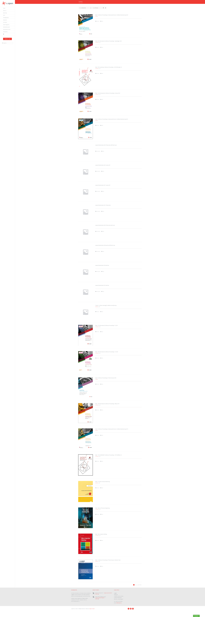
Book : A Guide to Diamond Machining (102, 481)
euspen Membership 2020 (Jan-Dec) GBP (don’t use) (105, 245)
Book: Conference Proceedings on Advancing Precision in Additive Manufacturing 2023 (111, 15)
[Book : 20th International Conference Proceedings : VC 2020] (85, 361)
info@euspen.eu (119, 602)
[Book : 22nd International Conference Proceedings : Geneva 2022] (85, 103)
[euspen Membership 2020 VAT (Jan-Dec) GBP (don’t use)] (85, 151)
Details (102, 21)
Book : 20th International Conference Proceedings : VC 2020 (106, 351)
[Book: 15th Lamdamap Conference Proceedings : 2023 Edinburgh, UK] (85, 77)
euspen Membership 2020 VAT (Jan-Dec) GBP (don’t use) (106, 145)
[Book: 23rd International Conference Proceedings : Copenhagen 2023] (85, 50)
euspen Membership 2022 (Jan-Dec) (102, 265)
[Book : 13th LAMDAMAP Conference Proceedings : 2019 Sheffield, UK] (85, 465)
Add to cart (97, 21)
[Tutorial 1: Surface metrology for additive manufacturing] (85, 312)
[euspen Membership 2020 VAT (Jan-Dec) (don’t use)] (85, 232)
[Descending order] (91, 8)
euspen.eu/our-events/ (108, 592)
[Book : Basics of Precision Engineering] (85, 517)
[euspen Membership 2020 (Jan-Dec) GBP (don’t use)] (85, 252)
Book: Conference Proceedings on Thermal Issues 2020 (105, 377)
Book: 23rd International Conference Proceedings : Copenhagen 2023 (108, 41)
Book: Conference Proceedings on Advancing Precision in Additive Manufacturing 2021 (111, 119)
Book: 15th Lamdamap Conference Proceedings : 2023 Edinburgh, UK (108, 67)
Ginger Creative (92, 608)
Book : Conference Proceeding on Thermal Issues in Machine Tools (107, 560)
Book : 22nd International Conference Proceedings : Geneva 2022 (107, 93)
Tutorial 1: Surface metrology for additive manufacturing (105, 305)
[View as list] (105, 8)
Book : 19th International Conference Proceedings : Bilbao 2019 (107, 403)
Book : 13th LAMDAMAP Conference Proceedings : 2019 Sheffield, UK (108, 455)
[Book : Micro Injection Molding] (85, 544)
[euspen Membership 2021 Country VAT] (85, 192)
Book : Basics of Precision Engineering (102, 508)
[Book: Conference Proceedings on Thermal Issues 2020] (85, 387)
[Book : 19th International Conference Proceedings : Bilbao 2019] (85, 413)
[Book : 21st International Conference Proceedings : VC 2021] (85, 335)
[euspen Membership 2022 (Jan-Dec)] (85, 272)
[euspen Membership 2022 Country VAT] (85, 171)
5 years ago (97, 593)
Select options (98, 151)
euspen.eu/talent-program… (100, 597)
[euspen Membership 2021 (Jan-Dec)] (85, 292)
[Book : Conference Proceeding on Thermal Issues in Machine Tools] (85, 569)
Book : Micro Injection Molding (101, 534)
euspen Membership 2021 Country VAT (102, 185)
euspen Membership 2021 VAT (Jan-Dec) (103, 205)
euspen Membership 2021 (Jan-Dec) (102, 285)
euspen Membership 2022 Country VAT (102, 165)
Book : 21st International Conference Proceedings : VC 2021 (106, 325)
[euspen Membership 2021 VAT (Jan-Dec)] (85, 212)
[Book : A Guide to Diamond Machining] (85, 491)
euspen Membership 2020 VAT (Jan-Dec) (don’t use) (105, 225)
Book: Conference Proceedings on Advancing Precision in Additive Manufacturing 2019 (111, 429)
